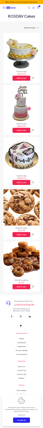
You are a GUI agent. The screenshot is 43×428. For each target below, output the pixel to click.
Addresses (22, 346)
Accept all (21, 420)
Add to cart (21, 78)
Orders (21, 338)
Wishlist (21, 378)
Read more (21, 415)
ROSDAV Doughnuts (21, 280)
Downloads (21, 342)
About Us (21, 366)
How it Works (21, 390)
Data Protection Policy (21, 411)
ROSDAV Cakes (21, 71)
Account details (21, 350)
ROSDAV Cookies (21, 228)
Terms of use (21, 374)
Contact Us (21, 370)
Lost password (21, 354)
